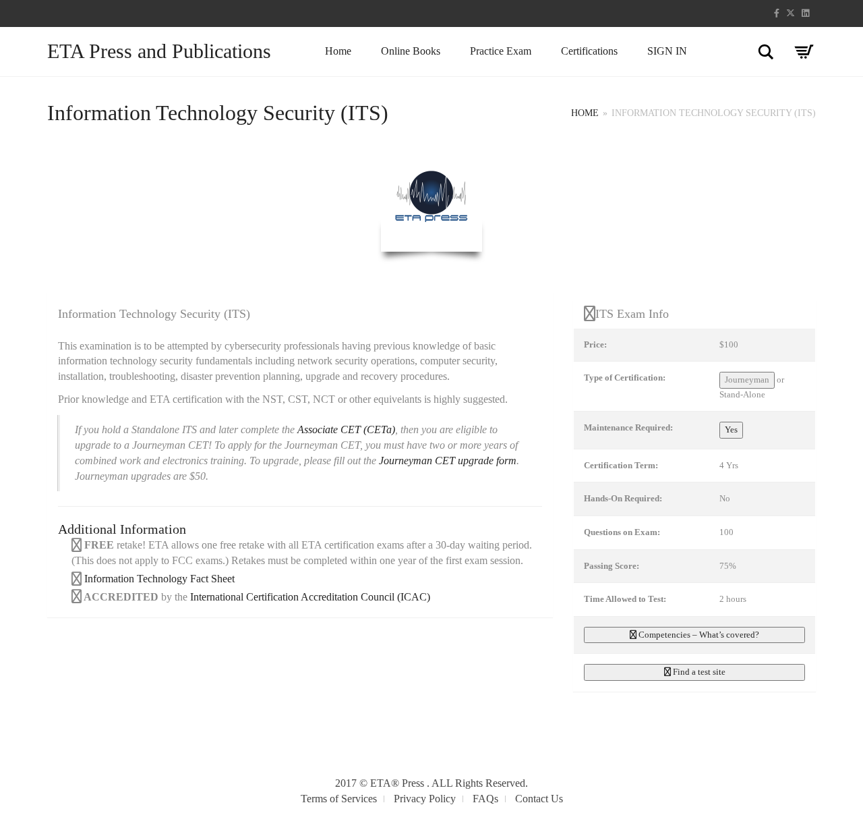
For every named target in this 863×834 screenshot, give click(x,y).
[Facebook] (776, 13)
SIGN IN (667, 51)
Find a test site (698, 672)
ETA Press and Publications (159, 51)
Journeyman (747, 379)
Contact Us (539, 798)
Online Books (410, 51)
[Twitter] (790, 13)
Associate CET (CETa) (346, 429)
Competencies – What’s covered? (697, 635)
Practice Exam (500, 51)
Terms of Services (339, 798)
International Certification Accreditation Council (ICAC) (310, 597)
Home (338, 51)
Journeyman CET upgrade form (447, 460)
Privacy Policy (425, 798)
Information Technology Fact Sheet (158, 578)
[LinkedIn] (805, 13)
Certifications (589, 51)
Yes (731, 429)
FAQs (485, 798)
